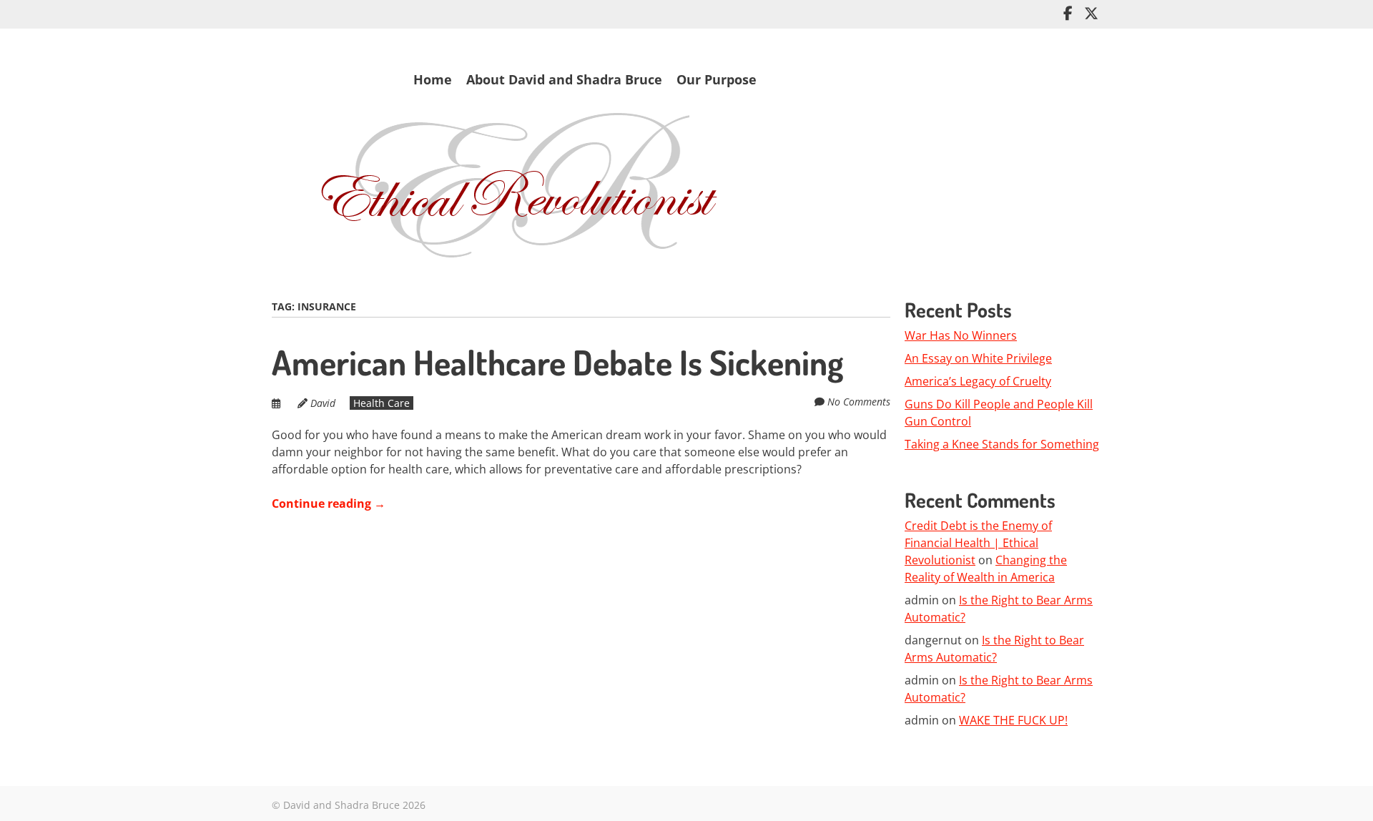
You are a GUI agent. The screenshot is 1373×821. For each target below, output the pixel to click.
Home (432, 79)
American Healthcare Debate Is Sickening (558, 361)
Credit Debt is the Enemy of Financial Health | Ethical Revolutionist (978, 543)
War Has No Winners (961, 335)
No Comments (858, 401)
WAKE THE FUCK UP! (1013, 720)
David (322, 403)
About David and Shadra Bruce (564, 79)
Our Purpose (716, 79)
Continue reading (328, 503)
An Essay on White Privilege (978, 358)
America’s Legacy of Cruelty (978, 381)
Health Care (381, 403)
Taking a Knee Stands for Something (1002, 444)
